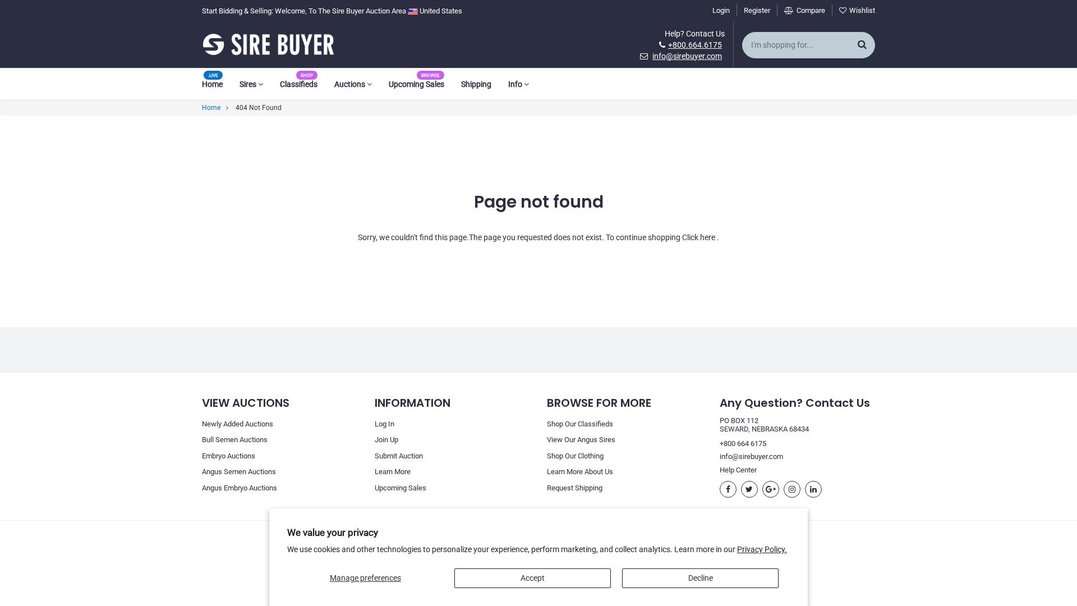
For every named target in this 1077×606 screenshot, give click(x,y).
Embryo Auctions (228, 456)
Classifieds (298, 84)
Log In (384, 424)
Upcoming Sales (416, 84)
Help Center (738, 470)
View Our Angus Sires (581, 439)
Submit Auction (399, 456)
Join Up (386, 439)
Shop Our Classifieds (580, 424)
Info (516, 84)
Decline (700, 577)
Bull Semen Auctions (235, 439)
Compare (811, 10)
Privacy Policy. (762, 549)
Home (212, 84)
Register (757, 10)
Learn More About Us (580, 471)
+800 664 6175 (743, 443)
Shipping (476, 84)
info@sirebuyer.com (687, 56)
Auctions (350, 84)
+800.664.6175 (695, 44)
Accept (533, 577)
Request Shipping (574, 488)
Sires (249, 84)
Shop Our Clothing (575, 456)
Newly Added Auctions (237, 424)
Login (721, 10)
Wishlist (862, 10)
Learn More (393, 471)
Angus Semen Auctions (239, 471)
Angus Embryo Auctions (239, 488)
